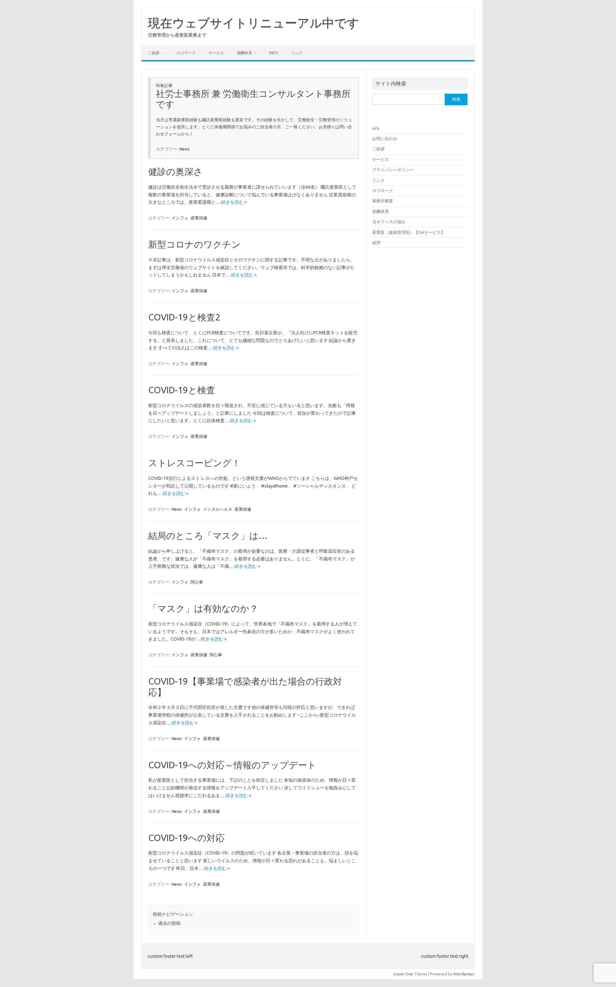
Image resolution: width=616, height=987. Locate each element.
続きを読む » (234, 202)
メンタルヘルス (217, 509)
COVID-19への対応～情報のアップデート (232, 765)
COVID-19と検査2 (184, 317)
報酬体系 (244, 53)
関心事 (197, 582)
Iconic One (403, 974)
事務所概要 (382, 201)
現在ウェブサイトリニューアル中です (253, 23)
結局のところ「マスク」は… (208, 535)
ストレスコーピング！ (194, 463)
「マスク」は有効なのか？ (203, 608)
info (273, 53)
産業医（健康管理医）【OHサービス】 (408, 232)
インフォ (180, 218)
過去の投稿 (167, 923)
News (184, 149)
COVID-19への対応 (186, 838)
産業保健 (199, 218)
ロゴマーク (186, 53)
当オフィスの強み (389, 221)
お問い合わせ (384, 138)
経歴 (376, 242)
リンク (297, 53)
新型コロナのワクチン (194, 244)
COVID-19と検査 (181, 390)
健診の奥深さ (175, 171)
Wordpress (463, 974)
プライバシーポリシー (393, 169)
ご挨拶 (153, 53)
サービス (216, 53)
